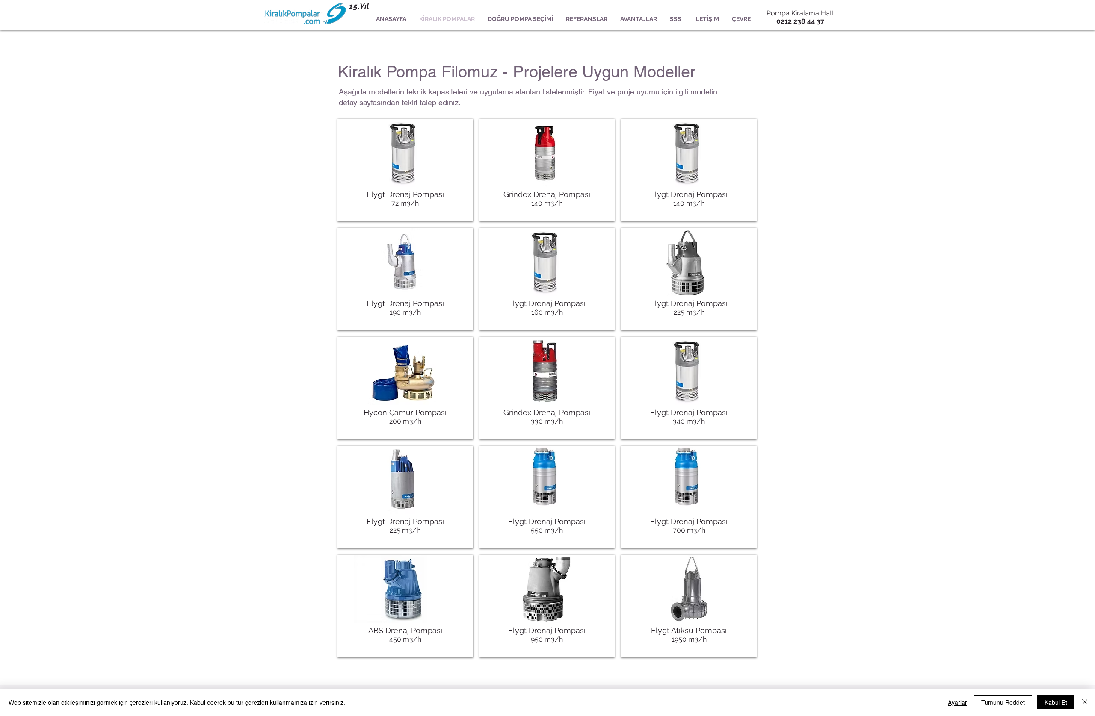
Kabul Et (1056, 702)
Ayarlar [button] (957, 702)
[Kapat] (1085, 702)
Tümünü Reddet (1003, 702)
